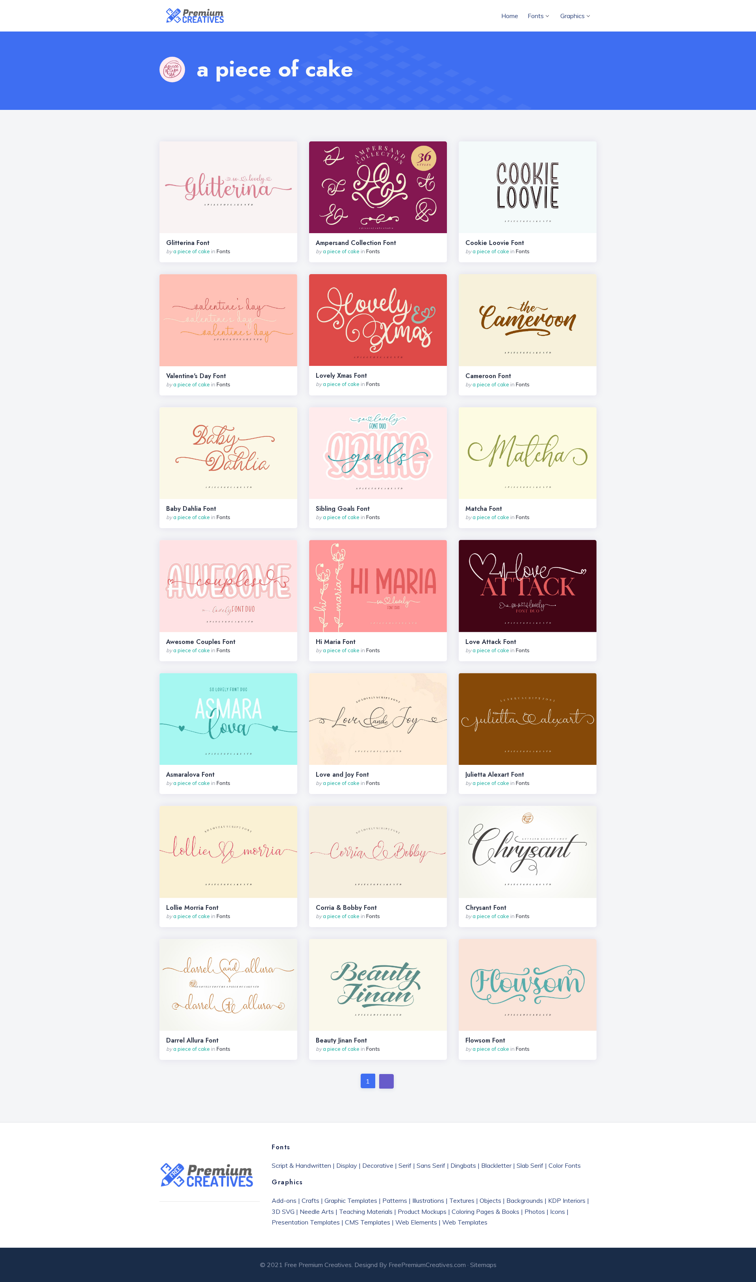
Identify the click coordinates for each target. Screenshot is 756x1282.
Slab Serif (530, 1165)
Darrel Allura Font (192, 1040)
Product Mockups (422, 1211)
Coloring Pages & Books (485, 1211)
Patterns (394, 1200)
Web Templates (464, 1222)
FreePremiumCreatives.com (427, 1265)
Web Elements (416, 1222)
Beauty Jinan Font (341, 1040)
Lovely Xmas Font (341, 376)
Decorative (377, 1165)
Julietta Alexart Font (494, 775)
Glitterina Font (187, 243)
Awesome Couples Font (200, 642)
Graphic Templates (350, 1200)
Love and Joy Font (342, 775)
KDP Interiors (567, 1200)
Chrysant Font (485, 908)
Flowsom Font (485, 1040)
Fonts (536, 16)
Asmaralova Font (190, 775)
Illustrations (428, 1200)
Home (509, 16)
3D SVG (283, 1211)
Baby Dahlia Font (191, 509)
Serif (404, 1165)
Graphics (572, 16)
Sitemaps (483, 1265)
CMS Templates (367, 1222)
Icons (557, 1211)
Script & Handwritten (301, 1165)
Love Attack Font (490, 642)
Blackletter (496, 1165)
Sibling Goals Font (343, 509)
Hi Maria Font (336, 642)
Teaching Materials (366, 1211)
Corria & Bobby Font (346, 908)
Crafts (310, 1200)
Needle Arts (317, 1211)
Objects (490, 1200)
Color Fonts (564, 1165)
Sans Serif (431, 1165)
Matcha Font (483, 509)
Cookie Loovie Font (494, 243)
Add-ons (284, 1200)
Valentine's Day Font (196, 376)
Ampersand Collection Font (356, 243)
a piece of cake (191, 251)
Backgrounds (524, 1200)
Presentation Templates (306, 1222)
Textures (461, 1200)
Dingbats (463, 1165)
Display (346, 1165)
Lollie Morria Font (192, 908)
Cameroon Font (488, 376)
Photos (534, 1211)
